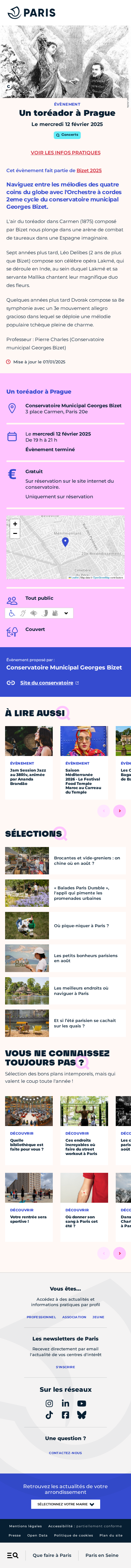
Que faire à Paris (52, 1555)
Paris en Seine (102, 1555)
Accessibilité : (85, 1526)
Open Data (37, 1535)
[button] (65, 542)
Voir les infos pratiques (65, 153)
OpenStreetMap (101, 577)
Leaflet (75, 577)
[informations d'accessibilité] (39, 613)
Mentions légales (25, 1526)
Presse (15, 1535)
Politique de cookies (73, 1535)
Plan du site (111, 1535)
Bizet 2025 (89, 170)
